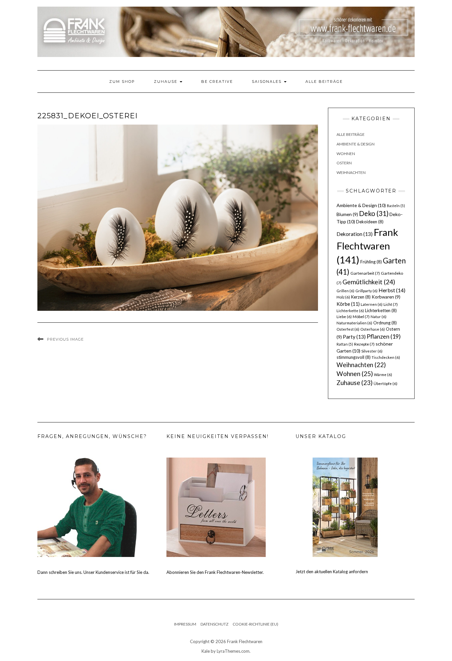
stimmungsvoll (354, 357)
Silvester (372, 351)
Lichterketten (381, 310)
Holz (343, 297)
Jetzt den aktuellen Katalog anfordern (331, 571)
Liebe (344, 316)
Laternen (372, 304)
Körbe (348, 304)
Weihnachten (351, 172)
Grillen (345, 291)
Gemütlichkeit (368, 282)
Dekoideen (370, 221)
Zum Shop (122, 81)
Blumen (347, 214)
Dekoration (355, 234)
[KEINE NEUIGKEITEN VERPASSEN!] (216, 506)
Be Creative (217, 81)
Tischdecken (386, 357)
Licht (391, 304)
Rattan (345, 344)
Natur (378, 316)
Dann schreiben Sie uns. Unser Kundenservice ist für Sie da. (93, 572)
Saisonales (267, 81)
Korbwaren (386, 297)
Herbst (392, 290)
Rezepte (364, 344)
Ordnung (385, 322)
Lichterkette (350, 310)
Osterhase (372, 329)
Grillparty (366, 291)
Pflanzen (384, 336)
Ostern (344, 162)
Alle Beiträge (324, 81)
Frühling (371, 261)
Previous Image (65, 339)
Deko (373, 213)
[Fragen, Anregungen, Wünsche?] (87, 506)
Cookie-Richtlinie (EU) (255, 624)
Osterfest (348, 329)
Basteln (396, 205)
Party (354, 337)
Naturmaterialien (354, 323)
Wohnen (346, 153)
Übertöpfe (385, 383)
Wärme (383, 374)
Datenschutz (214, 624)
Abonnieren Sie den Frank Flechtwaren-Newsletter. (215, 572)
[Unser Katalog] (345, 506)
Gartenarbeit (365, 273)
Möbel (361, 316)
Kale (206, 651)
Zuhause (166, 81)
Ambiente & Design (356, 143)
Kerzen (361, 297)
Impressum (185, 624)
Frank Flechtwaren (367, 246)
